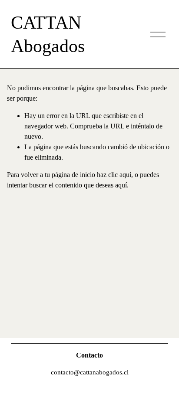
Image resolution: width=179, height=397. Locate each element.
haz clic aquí (114, 174)
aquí (121, 185)
